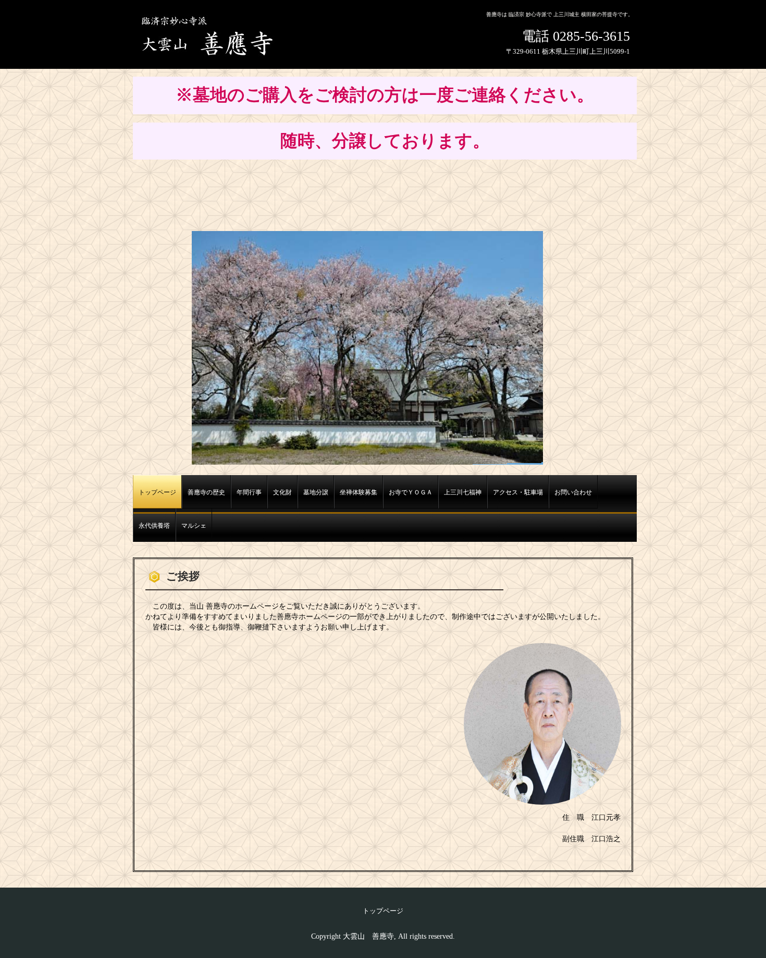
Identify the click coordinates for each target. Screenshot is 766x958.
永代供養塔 (154, 526)
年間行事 (249, 492)
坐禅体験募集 (358, 492)
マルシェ (193, 526)
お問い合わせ (573, 492)
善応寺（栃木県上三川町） (211, 35)
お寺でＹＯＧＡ (411, 492)
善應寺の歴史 (206, 492)
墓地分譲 (315, 492)
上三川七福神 (462, 492)
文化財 (282, 492)
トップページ (157, 492)
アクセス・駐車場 (518, 492)
